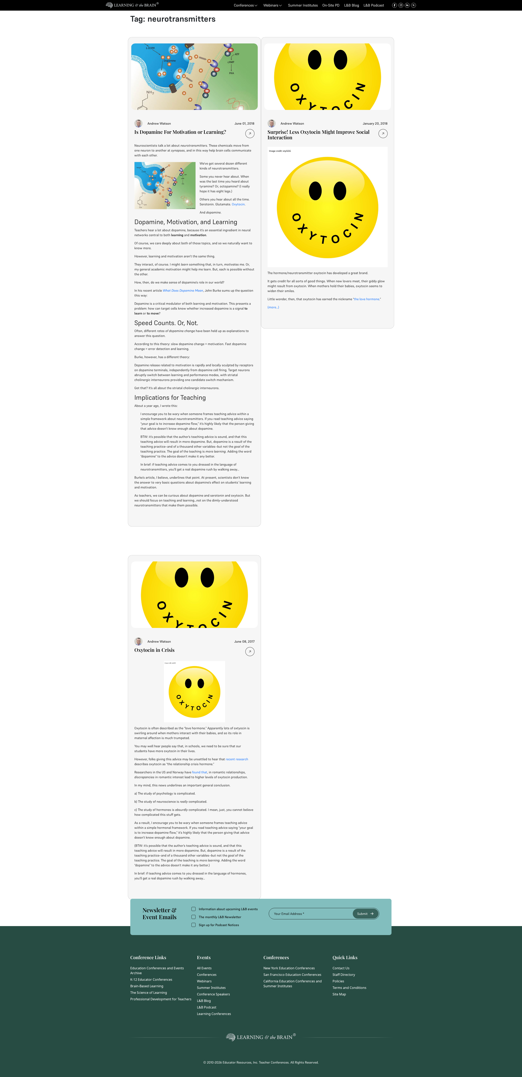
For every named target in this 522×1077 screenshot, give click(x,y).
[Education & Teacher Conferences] (132, 5)
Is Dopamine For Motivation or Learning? (180, 131)
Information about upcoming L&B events (228, 909)
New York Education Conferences (289, 968)
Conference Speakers (213, 994)
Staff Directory (344, 974)
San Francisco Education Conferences (292, 974)
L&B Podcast (206, 1007)
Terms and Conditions (349, 987)
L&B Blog (204, 1000)
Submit (362, 914)
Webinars (204, 981)
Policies (338, 981)
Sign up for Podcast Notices (219, 925)
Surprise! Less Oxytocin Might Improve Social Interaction (318, 134)
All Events (204, 968)
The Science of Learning (148, 992)
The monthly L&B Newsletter (220, 917)
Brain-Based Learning (146, 986)
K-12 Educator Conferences (151, 979)
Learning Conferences (214, 1014)
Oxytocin (238, 204)
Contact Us (341, 968)
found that (199, 772)
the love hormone (366, 299)
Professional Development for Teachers (160, 999)
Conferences (207, 974)
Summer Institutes (211, 987)
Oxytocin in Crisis (154, 649)
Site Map (339, 994)
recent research (237, 759)
